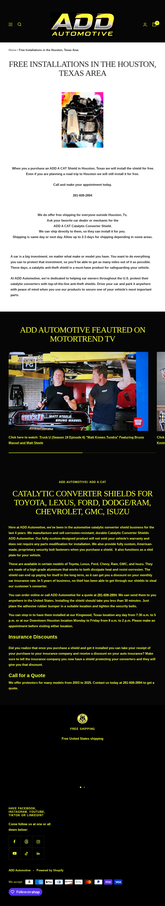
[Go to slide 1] (80, 787)
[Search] (19, 24)
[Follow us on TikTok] (26, 853)
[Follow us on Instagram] (38, 842)
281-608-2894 (107, 595)
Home (12, 50)
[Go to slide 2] (84, 787)
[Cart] (154, 24)
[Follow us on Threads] (26, 842)
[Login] (145, 24)
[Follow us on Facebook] (14, 842)
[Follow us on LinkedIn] (38, 853)
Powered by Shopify (50, 870)
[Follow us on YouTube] (14, 853)
